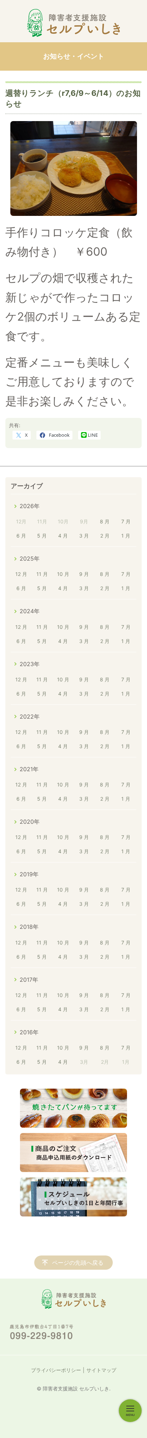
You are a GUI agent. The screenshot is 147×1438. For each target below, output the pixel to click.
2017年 (29, 979)
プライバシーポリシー (56, 1370)
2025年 (30, 558)
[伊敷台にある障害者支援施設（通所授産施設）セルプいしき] (73, 23)
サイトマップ (101, 1370)
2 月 (105, 536)
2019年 (29, 874)
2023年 (30, 664)
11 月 (42, 574)
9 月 (84, 574)
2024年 (30, 611)
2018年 (29, 926)
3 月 (84, 536)
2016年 (29, 1032)
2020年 (30, 821)
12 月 (21, 574)
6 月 (21, 536)
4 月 (63, 536)
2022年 (30, 716)
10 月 (63, 574)
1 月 (125, 536)
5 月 (42, 536)
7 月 (126, 521)
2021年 (29, 769)
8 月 (105, 521)
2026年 (30, 506)
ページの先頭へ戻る (77, 1262)
